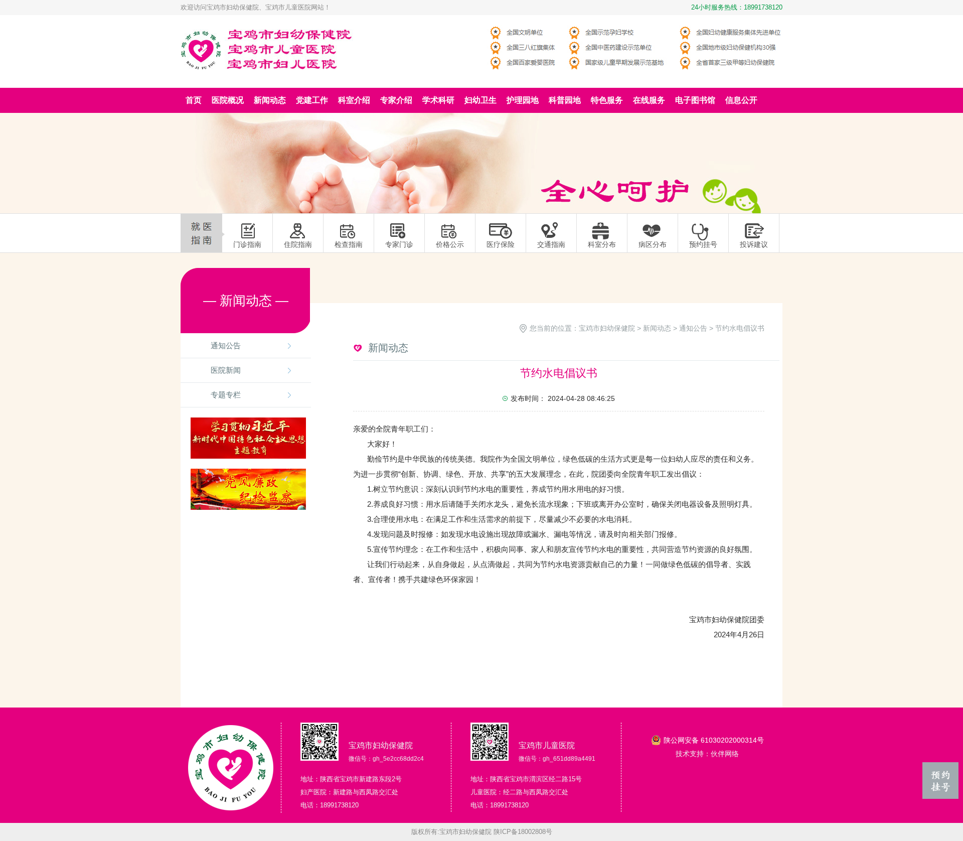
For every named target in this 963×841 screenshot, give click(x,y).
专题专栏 (226, 394)
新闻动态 (657, 328)
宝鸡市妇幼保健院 (607, 328)
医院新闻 (226, 370)
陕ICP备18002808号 (523, 831)
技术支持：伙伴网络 (707, 754)
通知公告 (226, 345)
